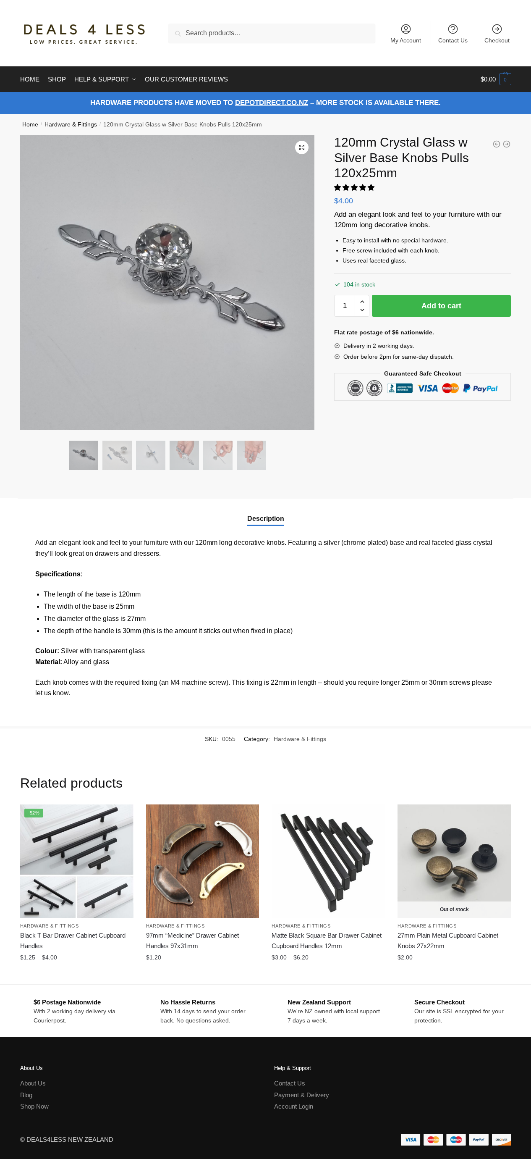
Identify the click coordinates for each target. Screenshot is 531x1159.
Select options (76, 974)
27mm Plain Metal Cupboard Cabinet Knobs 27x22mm (448, 940)
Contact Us (453, 40)
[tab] (265, 512)
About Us (33, 1083)
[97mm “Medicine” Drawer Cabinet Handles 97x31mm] (202, 861)
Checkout (497, 40)
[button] (355, 187)
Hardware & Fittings (70, 124)
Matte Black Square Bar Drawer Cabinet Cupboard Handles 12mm (327, 940)
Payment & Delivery (301, 1095)
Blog (26, 1095)
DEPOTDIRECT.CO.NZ (271, 103)
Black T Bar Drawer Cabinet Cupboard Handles (73, 940)
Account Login (293, 1106)
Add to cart (441, 306)
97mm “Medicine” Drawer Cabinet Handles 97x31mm (192, 940)
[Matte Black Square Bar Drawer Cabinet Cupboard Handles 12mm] (328, 861)
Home (30, 124)
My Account (405, 40)
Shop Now (34, 1106)
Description (265, 518)
